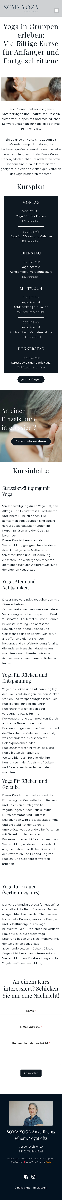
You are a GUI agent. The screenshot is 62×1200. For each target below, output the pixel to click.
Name (31, 1010)
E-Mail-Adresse (31, 1027)
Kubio (48, 1162)
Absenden (31, 1073)
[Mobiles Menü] (56, 10)
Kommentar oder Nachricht (31, 1043)
